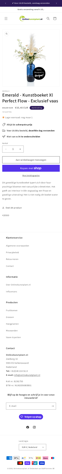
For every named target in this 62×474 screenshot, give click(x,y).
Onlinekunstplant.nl (21, 468)
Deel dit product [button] (14, 207)
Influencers (11, 291)
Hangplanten (12, 323)
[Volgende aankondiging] (56, 3)
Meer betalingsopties (31, 175)
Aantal (5, 143)
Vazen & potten (13, 337)
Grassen (10, 317)
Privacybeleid (12, 252)
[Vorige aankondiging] (5, 3)
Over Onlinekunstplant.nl (18, 284)
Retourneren (12, 259)
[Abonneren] (52, 406)
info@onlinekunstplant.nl (27, 375)
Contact (10, 266)
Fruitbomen (12, 310)
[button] (6, 18)
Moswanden (12, 330)
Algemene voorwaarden (17, 245)
